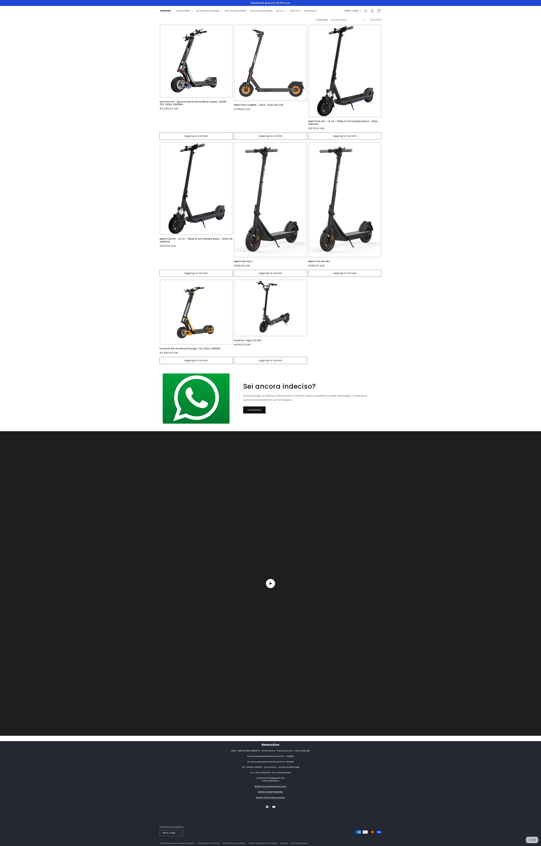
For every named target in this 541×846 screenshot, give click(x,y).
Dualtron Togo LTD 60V (247, 340)
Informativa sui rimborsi (208, 843)
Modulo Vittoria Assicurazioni (270, 798)
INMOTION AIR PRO (319, 261)
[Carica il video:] (270, 583)
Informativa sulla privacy (233, 843)
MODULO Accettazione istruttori (270, 786)
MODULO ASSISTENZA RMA (270, 792)
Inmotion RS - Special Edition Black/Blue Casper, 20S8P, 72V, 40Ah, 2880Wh (193, 103)
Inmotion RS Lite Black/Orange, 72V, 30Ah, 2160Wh (190, 348)
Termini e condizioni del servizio (263, 843)
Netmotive (171, 843)
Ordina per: (322, 19)
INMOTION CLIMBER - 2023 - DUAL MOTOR (258, 105)
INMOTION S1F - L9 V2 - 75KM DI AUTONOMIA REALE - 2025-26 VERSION (196, 240)
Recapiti (284, 843)
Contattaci (254, 410)
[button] (184, 11)
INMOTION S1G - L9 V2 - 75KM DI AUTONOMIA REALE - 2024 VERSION (343, 122)
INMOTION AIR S (243, 261)
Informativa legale (299, 843)
